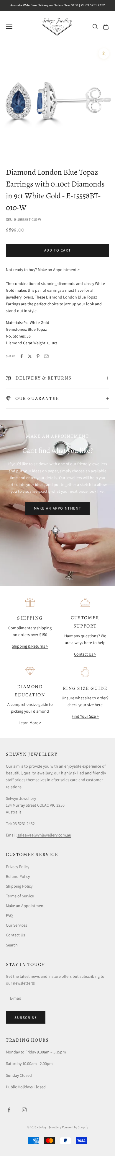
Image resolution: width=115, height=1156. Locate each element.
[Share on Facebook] (21, 356)
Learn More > (30, 722)
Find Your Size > (85, 716)
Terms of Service (20, 896)
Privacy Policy (17, 866)
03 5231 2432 (24, 823)
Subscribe (25, 1017)
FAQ (9, 915)
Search (12, 945)
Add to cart (57, 250)
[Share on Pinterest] (38, 356)
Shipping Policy (19, 886)
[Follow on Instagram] (24, 1110)
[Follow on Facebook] (9, 1110)
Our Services (16, 925)
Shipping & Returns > (30, 646)
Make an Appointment (57, 508)
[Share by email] (46, 356)
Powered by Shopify (75, 1127)
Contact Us (15, 935)
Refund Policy (18, 876)
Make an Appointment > (59, 269)
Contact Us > (85, 654)
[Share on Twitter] (29, 356)
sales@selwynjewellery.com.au (44, 835)
